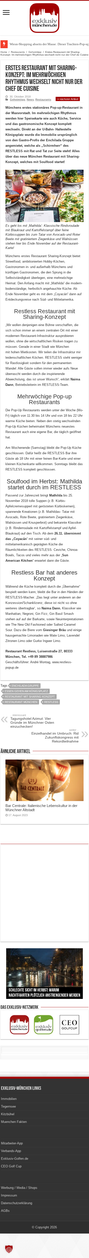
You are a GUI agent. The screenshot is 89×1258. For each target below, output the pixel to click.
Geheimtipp (35, 52)
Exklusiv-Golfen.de (14, 1158)
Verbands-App (11, 1151)
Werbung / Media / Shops (19, 1188)
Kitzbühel (7, 1114)
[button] (9, 1249)
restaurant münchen (21, 702)
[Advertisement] (44, 893)
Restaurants (18, 52)
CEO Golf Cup (11, 1166)
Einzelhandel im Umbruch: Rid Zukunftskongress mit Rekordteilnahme (55, 735)
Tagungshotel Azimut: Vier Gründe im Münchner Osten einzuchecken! (32, 721)
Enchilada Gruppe (25, 685)
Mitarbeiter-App (12, 1143)
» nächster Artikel (67, 99)
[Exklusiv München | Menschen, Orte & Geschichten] (44, 17)
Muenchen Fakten (14, 1122)
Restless (51, 702)
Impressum (9, 1195)
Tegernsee (8, 1106)
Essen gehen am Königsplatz (26, 691)
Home (3, 52)
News (30, 99)
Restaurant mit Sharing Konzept (30, 696)
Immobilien (9, 1099)
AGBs (5, 1211)
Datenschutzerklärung (16, 1203)
